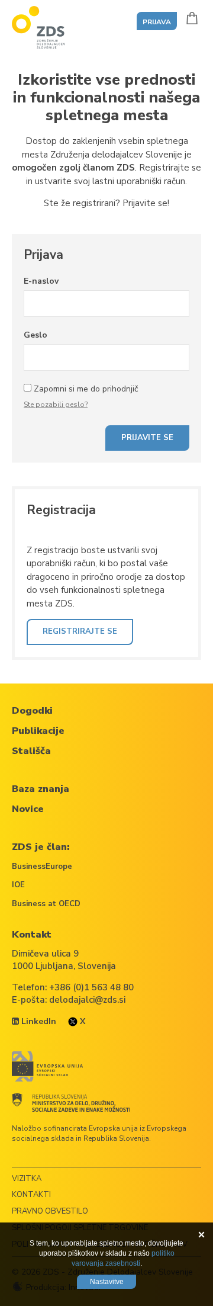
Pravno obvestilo (50, 1211)
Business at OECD (46, 904)
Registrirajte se (80, 631)
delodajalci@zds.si (87, 1000)
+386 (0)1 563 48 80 (91, 987)
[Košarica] (192, 18)
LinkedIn (37, 1021)
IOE (18, 885)
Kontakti (31, 1194)
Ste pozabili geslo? (56, 404)
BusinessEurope (42, 866)
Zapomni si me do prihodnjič (86, 388)
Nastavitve (107, 1282)
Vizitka (26, 1178)
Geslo (35, 335)
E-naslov (41, 281)
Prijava (157, 22)
